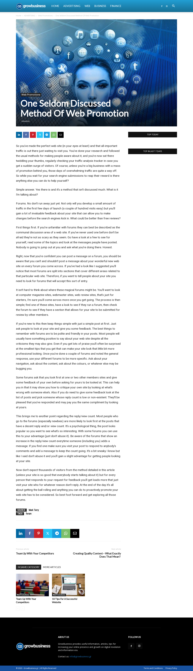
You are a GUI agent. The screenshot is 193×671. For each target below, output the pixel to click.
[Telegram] (47, 135)
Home (18, 15)
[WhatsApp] (54, 135)
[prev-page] (18, 608)
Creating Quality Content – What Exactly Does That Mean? (97, 555)
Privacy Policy (171, 668)
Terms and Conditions (153, 668)
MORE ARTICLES (52, 567)
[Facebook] (162, 6)
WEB (87, 6)
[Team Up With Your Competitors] (32, 585)
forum (29, 513)
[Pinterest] (33, 135)
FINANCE (115, 6)
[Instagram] (167, 6)
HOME (55, 6)
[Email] (61, 135)
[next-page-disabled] (23, 608)
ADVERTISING (71, 6)
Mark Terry (34, 510)
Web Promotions (45, 15)
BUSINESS (100, 6)
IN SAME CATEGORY (28, 567)
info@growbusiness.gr (80, 656)
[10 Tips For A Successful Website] (68, 585)
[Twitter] (40, 135)
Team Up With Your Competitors (35, 553)
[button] (173, 6)
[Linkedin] (19, 135)
